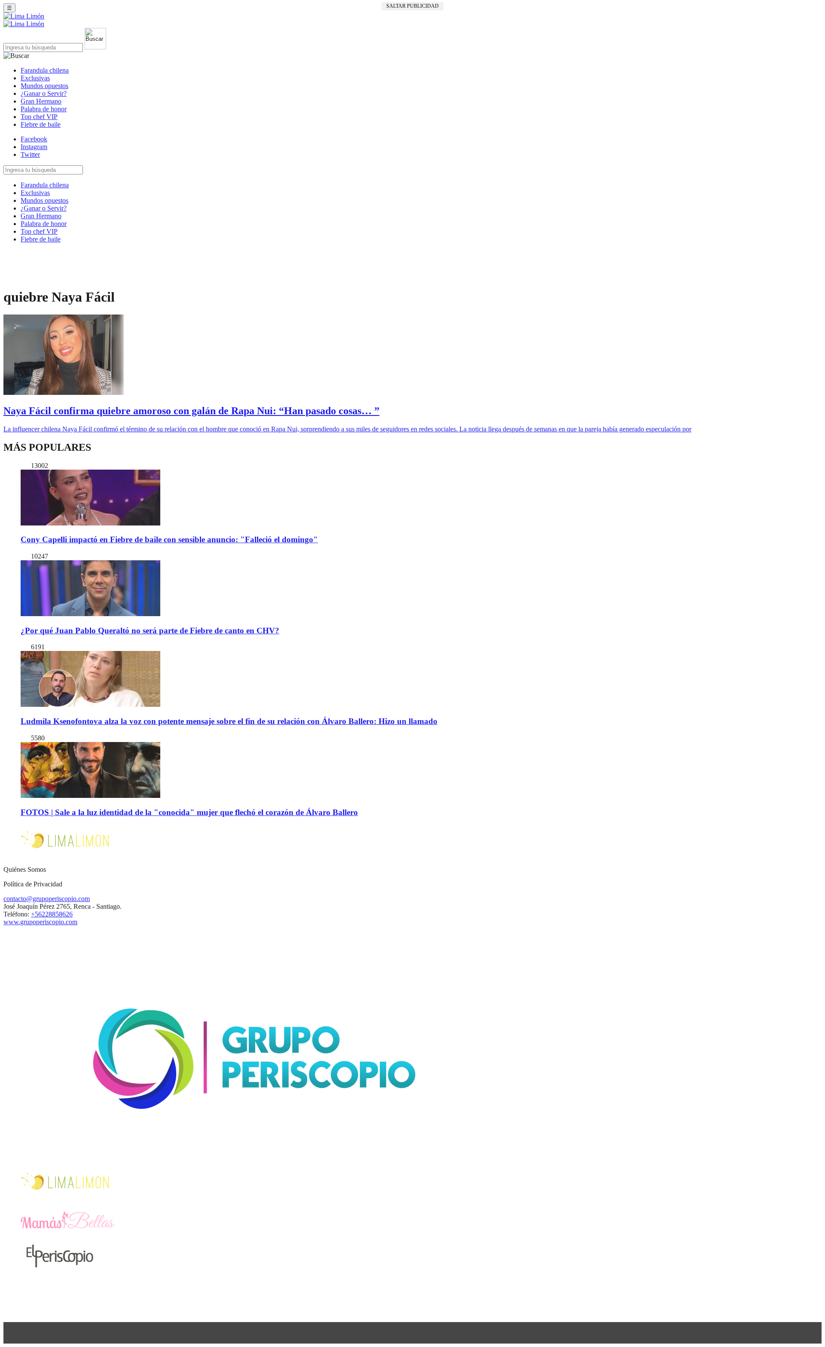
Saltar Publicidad (412, 6)
